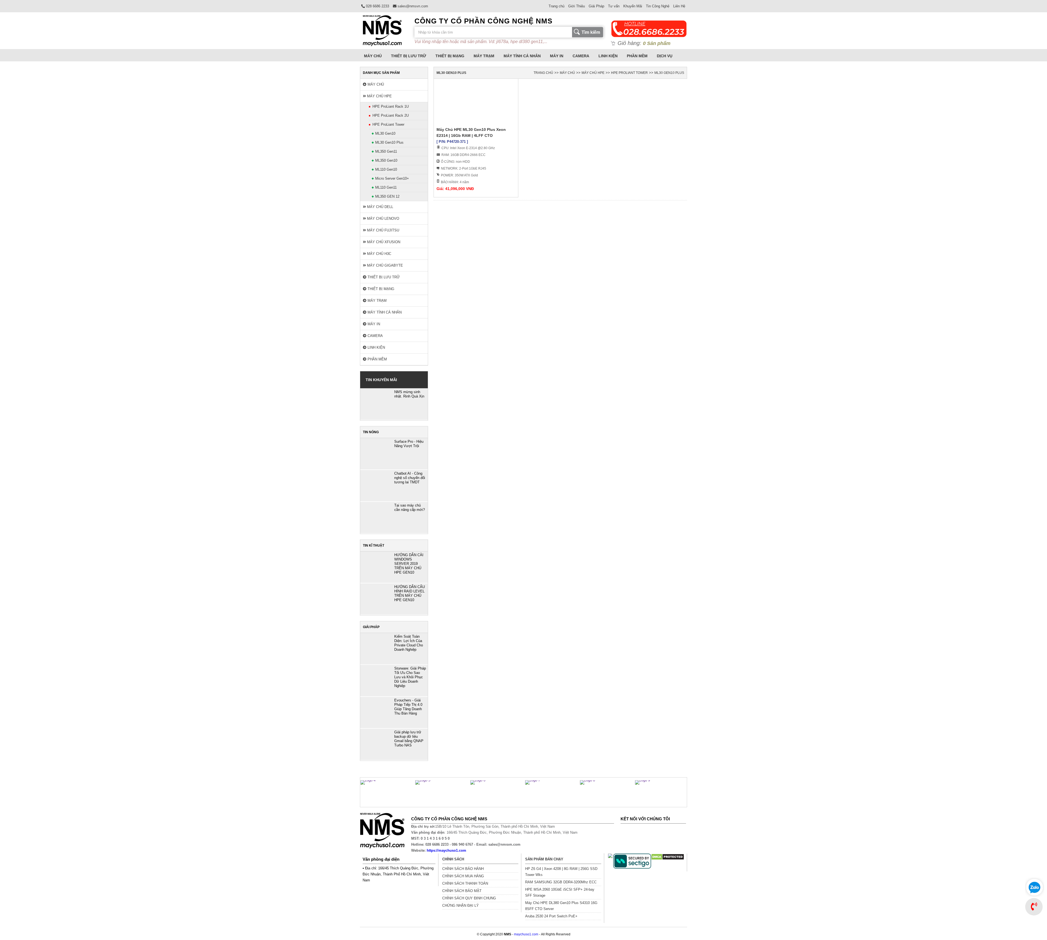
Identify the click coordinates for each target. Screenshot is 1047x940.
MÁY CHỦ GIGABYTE (384, 265)
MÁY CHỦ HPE (379, 96)
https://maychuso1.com (446, 850)
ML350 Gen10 (386, 160)
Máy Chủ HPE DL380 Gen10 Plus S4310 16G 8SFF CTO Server (561, 906)
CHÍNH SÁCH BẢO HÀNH (463, 869)
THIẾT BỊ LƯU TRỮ (408, 56)
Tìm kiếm (591, 32)
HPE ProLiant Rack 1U (390, 106)
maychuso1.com (526, 934)
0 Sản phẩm (656, 43)
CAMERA (581, 56)
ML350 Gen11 (386, 151)
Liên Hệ (679, 6)
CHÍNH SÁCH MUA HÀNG (463, 876)
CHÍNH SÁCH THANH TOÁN (465, 883)
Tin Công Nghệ (657, 6)
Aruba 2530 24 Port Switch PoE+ (551, 916)
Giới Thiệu (576, 6)
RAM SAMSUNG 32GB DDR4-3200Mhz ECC (561, 882)
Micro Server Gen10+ (392, 178)
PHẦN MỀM (637, 56)
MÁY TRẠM (484, 56)
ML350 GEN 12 (387, 196)
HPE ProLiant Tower (388, 124)
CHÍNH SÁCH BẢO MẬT (462, 891)
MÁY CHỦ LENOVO (382, 218)
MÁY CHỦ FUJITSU (382, 230)
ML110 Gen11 (386, 187)
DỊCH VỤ (664, 56)
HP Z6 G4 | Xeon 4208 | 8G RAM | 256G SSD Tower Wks (561, 872)
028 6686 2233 (377, 6)
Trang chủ (556, 6)
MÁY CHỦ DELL (379, 207)
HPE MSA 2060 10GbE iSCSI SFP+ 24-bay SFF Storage (559, 892)
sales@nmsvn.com (412, 6)
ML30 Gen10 (385, 133)
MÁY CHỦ (373, 56)
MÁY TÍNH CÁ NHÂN (522, 56)
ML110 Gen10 (386, 169)
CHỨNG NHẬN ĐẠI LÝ (460, 905)
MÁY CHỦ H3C (378, 254)
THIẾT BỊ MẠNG (449, 56)
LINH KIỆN (608, 56)
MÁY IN (556, 56)
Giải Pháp (596, 6)
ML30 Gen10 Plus (389, 142)
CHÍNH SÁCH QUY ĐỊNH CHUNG (469, 898)
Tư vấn (613, 6)
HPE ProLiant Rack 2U (390, 115)
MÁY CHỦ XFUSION (383, 242)
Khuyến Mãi (632, 6)
